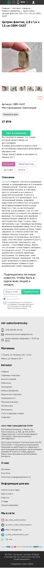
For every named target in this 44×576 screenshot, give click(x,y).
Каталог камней (8, 379)
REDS (31, 564)
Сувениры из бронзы (10, 376)
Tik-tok (9, 540)
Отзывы (4, 502)
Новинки (5, 372)
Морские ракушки (9, 402)
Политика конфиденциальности (16, 477)
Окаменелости (8, 398)
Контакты (5, 473)
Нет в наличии (16, 133)
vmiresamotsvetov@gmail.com (19, 334)
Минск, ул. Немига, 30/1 (12, 359)
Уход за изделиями (9, 505)
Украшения (6, 387)
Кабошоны (6, 383)
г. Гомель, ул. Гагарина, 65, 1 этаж (16, 355)
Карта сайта (7, 494)
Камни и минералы (9, 391)
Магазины (5, 469)
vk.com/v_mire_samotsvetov (19, 525)
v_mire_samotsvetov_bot (17, 535)
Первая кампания (12, 299)
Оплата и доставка (10, 490)
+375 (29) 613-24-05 (13, 330)
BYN (23, 2)
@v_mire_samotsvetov (16, 520)
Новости (5, 498)
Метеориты (6, 410)
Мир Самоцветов (13, 530)
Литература (7, 406)
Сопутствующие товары (12, 414)
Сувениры (5, 417)
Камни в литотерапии (11, 395)
